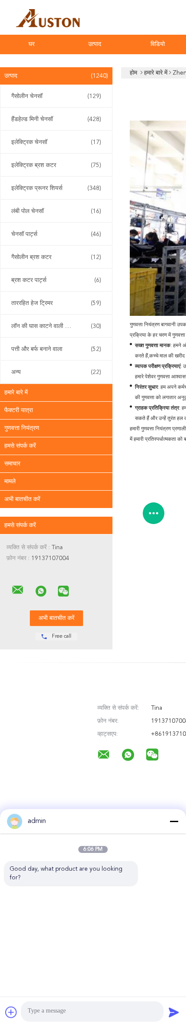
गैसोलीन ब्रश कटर (56, 257)
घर (32, 44)
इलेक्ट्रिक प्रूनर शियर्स (56, 188)
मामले (10, 482)
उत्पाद (94, 44)
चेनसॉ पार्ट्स (56, 234)
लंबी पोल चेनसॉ (56, 211)
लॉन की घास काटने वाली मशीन (56, 326)
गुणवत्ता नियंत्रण (21, 428)
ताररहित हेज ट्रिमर (56, 303)
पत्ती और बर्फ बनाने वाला (56, 349)
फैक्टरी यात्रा (18, 410)
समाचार (12, 464)
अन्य (56, 372)
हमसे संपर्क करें (20, 446)
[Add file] (11, 1012)
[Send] (174, 1012)
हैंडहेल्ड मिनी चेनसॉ (56, 119)
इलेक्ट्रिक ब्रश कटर (56, 165)
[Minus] (174, 821)
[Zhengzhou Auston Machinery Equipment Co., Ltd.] (18, 590)
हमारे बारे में (16, 393)
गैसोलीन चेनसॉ (56, 96)
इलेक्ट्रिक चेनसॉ (56, 142)
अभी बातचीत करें (22, 499)
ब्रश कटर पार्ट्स (56, 280)
